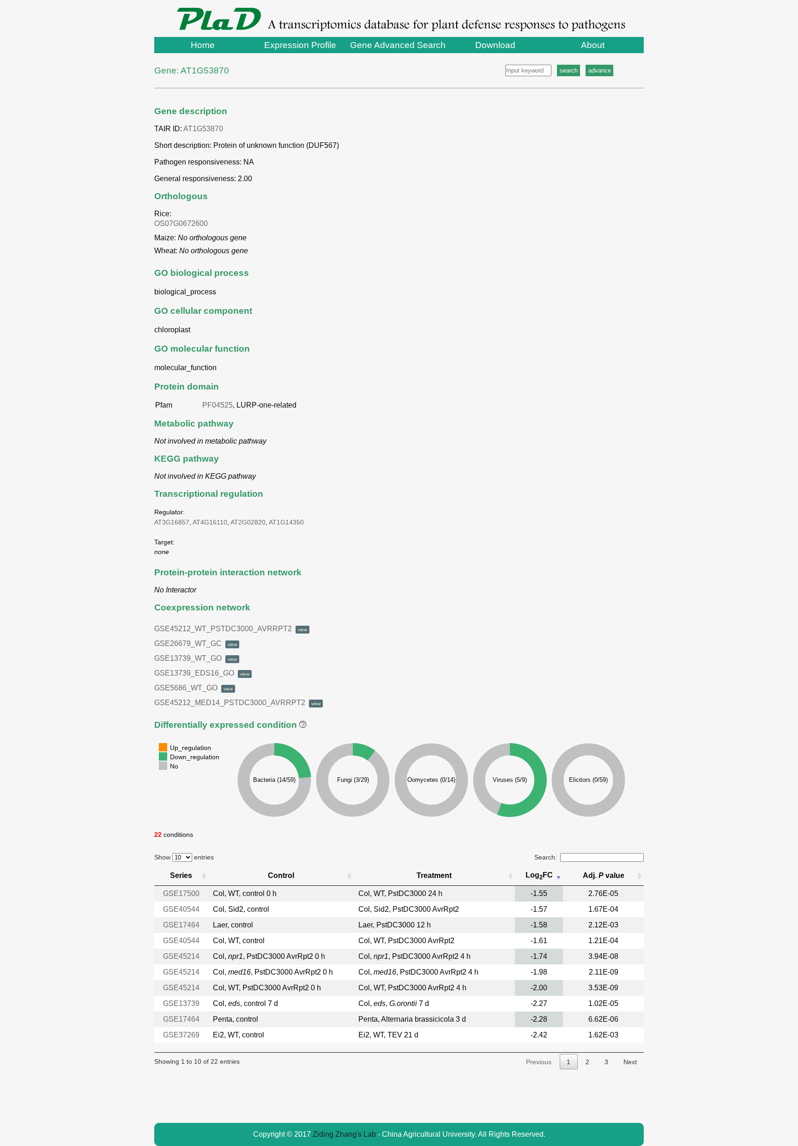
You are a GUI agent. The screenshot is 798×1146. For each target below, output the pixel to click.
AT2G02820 (248, 522)
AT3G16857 (171, 522)
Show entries (184, 857)
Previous (538, 1062)
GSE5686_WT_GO (193, 688)
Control (281, 875)
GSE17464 (181, 925)
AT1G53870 (203, 129)
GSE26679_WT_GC (195, 643)
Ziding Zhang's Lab (344, 1134)
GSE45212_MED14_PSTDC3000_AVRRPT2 (237, 703)
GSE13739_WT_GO (195, 658)
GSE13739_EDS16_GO (201, 673)
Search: (545, 857)
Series (181, 875)
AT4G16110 (210, 522)
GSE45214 (181, 956)
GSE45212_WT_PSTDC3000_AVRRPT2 (230, 629)
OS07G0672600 (183, 223)
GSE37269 (181, 1035)
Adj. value (603, 875)
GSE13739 (181, 1003)
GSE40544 (181, 909)
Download (495, 45)
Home (203, 45)
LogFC (539, 876)
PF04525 (217, 405)
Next (630, 1062)
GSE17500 (181, 893)
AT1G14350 (286, 522)
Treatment (434, 875)
